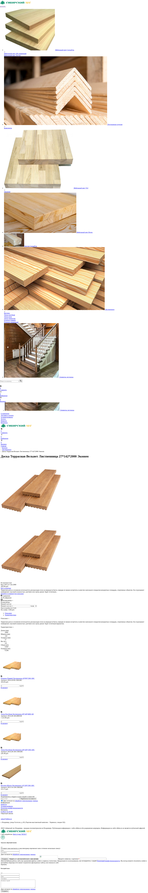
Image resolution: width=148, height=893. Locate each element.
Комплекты (8, 128)
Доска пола (8, 317)
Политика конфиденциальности (12, 808)
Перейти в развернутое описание (12, 594)
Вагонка (7, 313)
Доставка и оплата (7, 415)
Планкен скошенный (11, 322)
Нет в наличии (6, 588)
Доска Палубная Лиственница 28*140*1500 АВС (18, 750)
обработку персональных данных (26, 801)
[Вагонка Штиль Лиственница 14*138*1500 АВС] (11, 781)
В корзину (4, 688)
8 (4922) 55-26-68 (6, 812)
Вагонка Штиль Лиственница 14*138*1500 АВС (17, 785)
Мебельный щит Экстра (12, 55)
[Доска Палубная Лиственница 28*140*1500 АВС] (11, 746)
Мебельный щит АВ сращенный (15, 53)
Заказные (7, 192)
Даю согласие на (20, 801)
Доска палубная (9, 315)
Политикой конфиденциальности (108, 861)
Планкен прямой (10, 320)
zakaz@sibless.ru (6, 819)
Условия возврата (7, 417)
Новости (4, 421)
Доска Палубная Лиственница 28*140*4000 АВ (17, 714)
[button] (4, 6)
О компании (5, 413)
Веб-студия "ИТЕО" (20, 834)
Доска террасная (9, 318)
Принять (4, 864)
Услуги (3, 419)
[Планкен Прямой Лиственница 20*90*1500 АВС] (11, 674)
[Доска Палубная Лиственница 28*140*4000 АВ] (11, 710)
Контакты (4, 423)
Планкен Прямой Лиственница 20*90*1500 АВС (18, 678)
